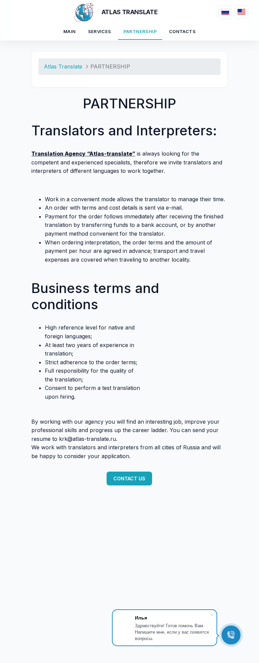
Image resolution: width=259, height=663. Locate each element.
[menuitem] (69, 32)
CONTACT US (129, 478)
